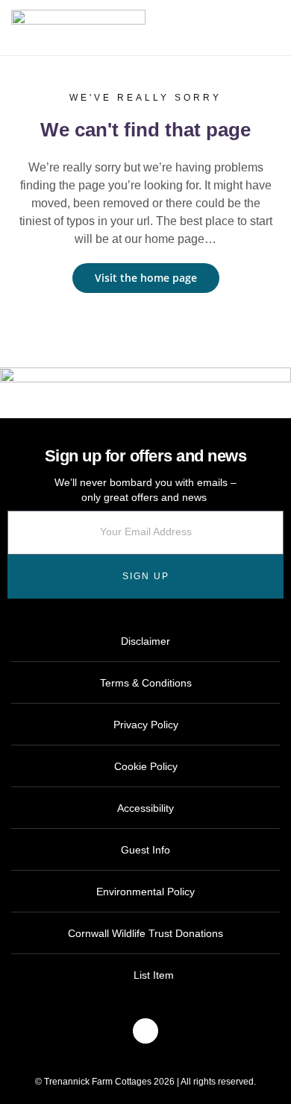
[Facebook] (145, 1031)
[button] (279, 29)
